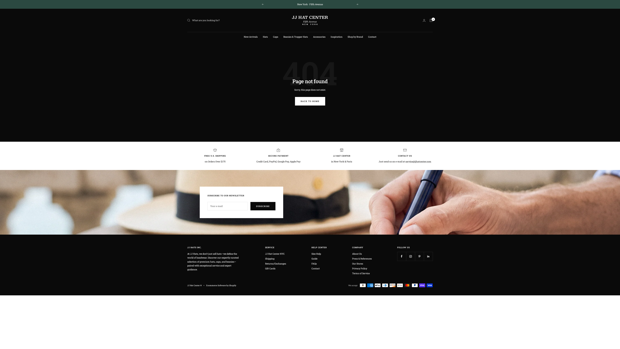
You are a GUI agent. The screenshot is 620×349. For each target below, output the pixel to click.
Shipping (269, 258)
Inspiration (336, 36)
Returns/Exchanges (275, 263)
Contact (372, 36)
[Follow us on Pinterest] (419, 256)
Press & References (362, 258)
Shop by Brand (355, 36)
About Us (357, 253)
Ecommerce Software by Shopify (221, 285)
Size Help (316, 253)
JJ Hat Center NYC (275, 253)
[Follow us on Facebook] (401, 256)
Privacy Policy (359, 268)
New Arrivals (251, 36)
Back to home (310, 101)
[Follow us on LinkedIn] (428, 256)
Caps (275, 36)
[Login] (424, 20)
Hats (265, 36)
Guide (314, 258)
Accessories (319, 36)
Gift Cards (270, 268)
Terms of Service (361, 273)
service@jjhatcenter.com (418, 161)
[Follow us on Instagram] (410, 256)
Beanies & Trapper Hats (295, 36)
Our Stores (357, 263)
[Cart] (431, 20)
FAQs (314, 263)
